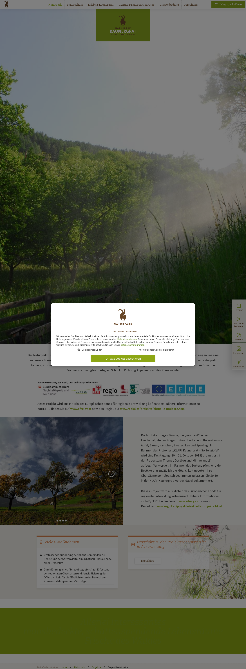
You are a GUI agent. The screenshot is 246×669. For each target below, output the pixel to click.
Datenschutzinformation (132, 344)
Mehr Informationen (127, 339)
